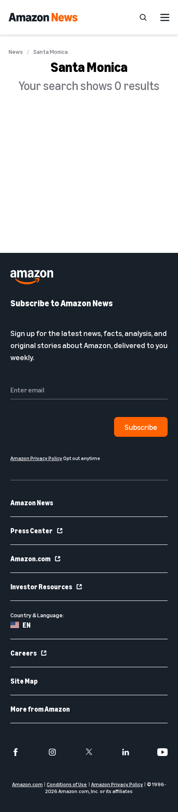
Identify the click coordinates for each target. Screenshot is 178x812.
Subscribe (140, 427)
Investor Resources (41, 586)
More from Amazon (40, 709)
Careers (23, 653)
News (16, 51)
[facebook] (15, 752)
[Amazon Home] (43, 17)
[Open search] (143, 17)
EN (26, 625)
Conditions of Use (67, 784)
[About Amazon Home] (31, 277)
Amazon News (31, 502)
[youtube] (162, 752)
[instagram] (52, 752)
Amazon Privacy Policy (117, 784)
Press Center (31, 530)
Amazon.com (30, 558)
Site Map (24, 681)
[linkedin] (126, 752)
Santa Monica (50, 51)
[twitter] (89, 752)
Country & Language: (37, 615)
